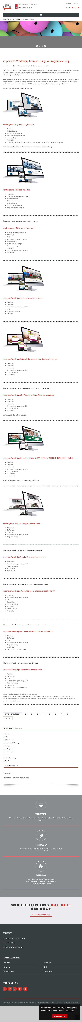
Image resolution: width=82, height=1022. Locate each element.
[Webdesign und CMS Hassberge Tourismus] (21, 221)
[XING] (78, 8)
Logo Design (9, 752)
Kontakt (69, 3)
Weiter (7, 718)
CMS (6, 737)
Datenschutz (74, 1002)
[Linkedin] (72, 8)
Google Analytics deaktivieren (60, 1002)
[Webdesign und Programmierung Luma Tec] (24, 105)
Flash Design (9, 761)
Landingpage (9, 749)
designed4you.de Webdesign (21, 1002)
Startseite (6, 19)
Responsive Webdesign (12, 743)
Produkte (7, 962)
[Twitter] (69, 8)
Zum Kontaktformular (41, 915)
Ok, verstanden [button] (59, 1016)
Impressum (76, 3)
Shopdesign (7, 773)
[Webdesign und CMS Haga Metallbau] (24, 170)
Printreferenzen (9, 971)
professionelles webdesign (41, 1002)
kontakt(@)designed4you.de (13, 947)
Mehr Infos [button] (70, 1011)
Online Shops (9, 740)
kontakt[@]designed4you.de (25, 7)
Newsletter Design (10, 758)
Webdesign (8, 734)
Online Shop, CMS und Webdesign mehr (16, 778)
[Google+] (75, 8)
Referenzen (16, 19)
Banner (7, 755)
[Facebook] (66, 8)
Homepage (8, 746)
